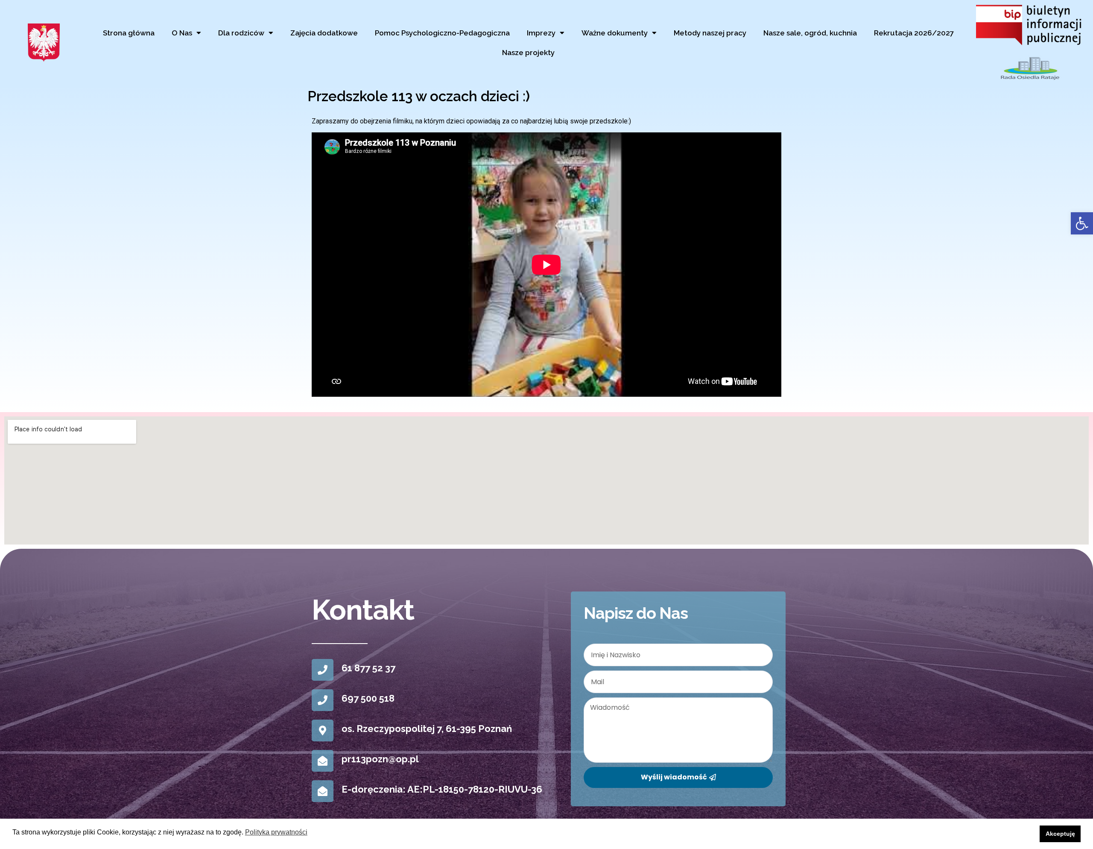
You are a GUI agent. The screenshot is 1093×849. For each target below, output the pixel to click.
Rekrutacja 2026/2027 (914, 33)
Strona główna (129, 33)
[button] (1082, 223)
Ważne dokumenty (615, 33)
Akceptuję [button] (1060, 833)
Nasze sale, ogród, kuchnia (810, 33)
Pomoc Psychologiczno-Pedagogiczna (442, 33)
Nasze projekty (528, 52)
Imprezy (541, 33)
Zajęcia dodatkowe (324, 33)
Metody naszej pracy (710, 33)
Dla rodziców (241, 33)
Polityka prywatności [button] (276, 832)
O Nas (182, 33)
